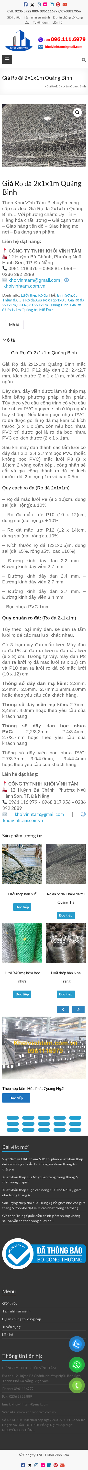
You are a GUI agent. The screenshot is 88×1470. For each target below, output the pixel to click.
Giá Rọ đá (27, 300)
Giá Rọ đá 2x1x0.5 (51, 300)
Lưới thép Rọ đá (34, 295)
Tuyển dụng (41, 22)
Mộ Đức (46, 309)
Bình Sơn (64, 295)
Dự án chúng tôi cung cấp (21, 1319)
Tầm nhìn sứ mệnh (37, 17)
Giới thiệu (14, 17)
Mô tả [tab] (14, 324)
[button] (77, 112)
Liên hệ (57, 22)
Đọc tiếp (22, 907)
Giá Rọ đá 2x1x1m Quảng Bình (42, 304)
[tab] (13, 1118)
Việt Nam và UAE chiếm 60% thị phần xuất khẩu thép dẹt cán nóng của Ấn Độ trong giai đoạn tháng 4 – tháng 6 (42, 1164)
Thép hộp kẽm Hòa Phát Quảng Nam (50, 1088)
